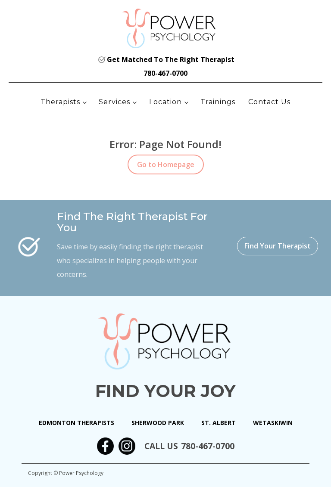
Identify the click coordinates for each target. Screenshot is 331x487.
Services (114, 102)
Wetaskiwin (273, 423)
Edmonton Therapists (76, 423)
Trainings (217, 102)
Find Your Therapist (277, 246)
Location (165, 102)
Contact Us (269, 102)
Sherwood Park (157, 423)
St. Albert (218, 423)
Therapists (60, 102)
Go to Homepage (165, 164)
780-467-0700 (165, 73)
